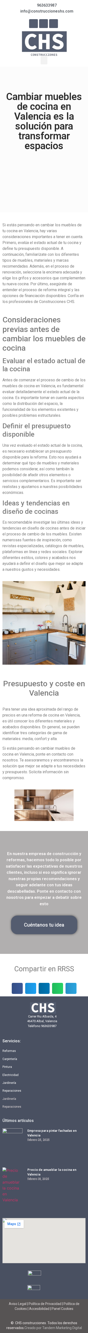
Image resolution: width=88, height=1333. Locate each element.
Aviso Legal (18, 1304)
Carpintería (9, 1059)
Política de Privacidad (45, 1304)
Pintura (7, 1067)
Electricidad (10, 1075)
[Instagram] (43, 23)
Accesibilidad (39, 1309)
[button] (44, 60)
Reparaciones (11, 1090)
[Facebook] (33, 23)
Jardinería (9, 1083)
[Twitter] (53, 23)
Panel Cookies (62, 1309)
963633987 (48, 1026)
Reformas (9, 1051)
